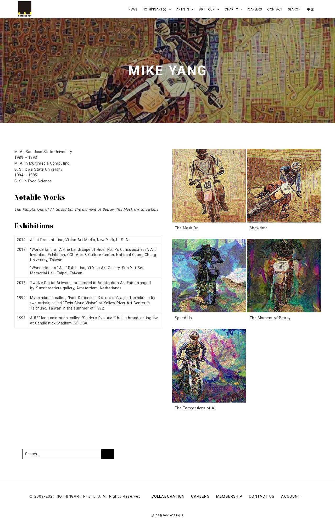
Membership (229, 496)
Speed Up (183, 318)
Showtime (259, 228)
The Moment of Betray (270, 318)
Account (290, 496)
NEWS (133, 9)
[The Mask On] (209, 185)
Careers (255, 9)
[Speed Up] (209, 275)
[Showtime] (284, 185)
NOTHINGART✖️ (154, 9)
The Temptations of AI (195, 408)
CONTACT (275, 9)
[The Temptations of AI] (209, 366)
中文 (310, 9)
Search (294, 9)
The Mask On (187, 228)
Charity (231, 9)
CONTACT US (262, 496)
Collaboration (168, 496)
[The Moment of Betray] (284, 275)
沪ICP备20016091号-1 (167, 515)
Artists (182, 9)
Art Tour (207, 9)
